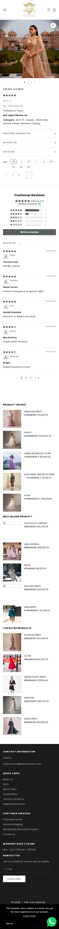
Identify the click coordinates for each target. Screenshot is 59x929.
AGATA (27, 432)
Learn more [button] (29, 916)
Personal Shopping (12, 824)
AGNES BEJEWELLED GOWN (37, 453)
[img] (9, 251)
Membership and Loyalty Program (21, 829)
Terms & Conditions (13, 799)
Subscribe (14, 879)
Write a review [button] (29, 232)
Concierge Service (12, 819)
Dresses (30, 119)
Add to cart (29, 175)
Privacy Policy (10, 794)
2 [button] (26, 377)
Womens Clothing (31, 123)
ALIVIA (27, 495)
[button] (9, 95)
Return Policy (10, 789)
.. (47, 902)
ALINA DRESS (30, 607)
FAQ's (6, 784)
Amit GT (7, 101)
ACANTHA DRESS (32, 634)
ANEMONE (29, 697)
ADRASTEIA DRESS (33, 411)
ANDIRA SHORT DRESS (35, 676)
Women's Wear (11, 123)
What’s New (42, 119)
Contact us (9, 834)
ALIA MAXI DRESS (32, 586)
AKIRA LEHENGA (31, 544)
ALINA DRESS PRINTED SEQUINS (39, 474)
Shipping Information (14, 804)
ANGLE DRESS (30, 718)
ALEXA (27, 565)
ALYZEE (27, 655)
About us (7, 779)
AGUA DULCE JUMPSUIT (36, 523)
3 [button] (30, 377)
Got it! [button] (9, 923)
